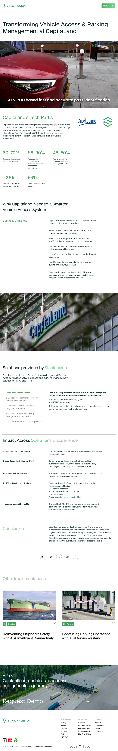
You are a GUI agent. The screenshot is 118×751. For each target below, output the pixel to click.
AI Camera (82, 723)
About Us (98, 723)
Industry (64, 731)
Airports (63, 726)
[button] (108, 5)
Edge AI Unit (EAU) (84, 734)
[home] (14, 6)
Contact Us (99, 731)
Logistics (64, 728)
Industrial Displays (84, 726)
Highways (64, 737)
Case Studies (99, 726)
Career (97, 728)
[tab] (24, 392)
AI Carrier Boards (84, 731)
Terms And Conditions (43, 747)
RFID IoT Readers (84, 728)
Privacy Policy (26, 747)
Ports (63, 734)
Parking (63, 723)
